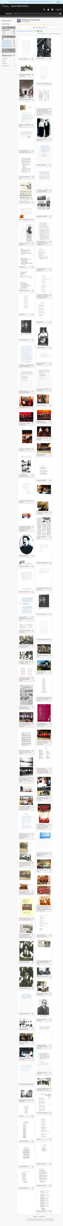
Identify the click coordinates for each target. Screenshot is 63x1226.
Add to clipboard (32, 59)
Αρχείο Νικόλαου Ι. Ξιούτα (8, 41)
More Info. (48, 1)
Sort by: (39, 33)
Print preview (21, 31)
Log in (58, 9)
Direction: (51, 33)
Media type (5, 66)
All (2, 39)
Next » (51, 1219)
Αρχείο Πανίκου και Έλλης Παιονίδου (11, 46)
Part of (4, 36)
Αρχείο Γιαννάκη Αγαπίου (8, 44)
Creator (4, 58)
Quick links (52, 10)
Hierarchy (30, 31)
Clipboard (44, 10)
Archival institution (5, 50)
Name (4, 61)
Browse (8, 13)
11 (47, 1219)
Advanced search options (39, 27)
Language (48, 10)
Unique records (6, 30)
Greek (3, 31)
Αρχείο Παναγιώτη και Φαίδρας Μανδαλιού (13, 43)
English (4, 33)
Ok (58, 2)
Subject (4, 63)
